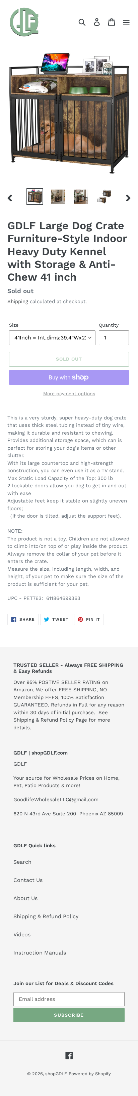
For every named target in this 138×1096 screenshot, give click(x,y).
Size (13, 325)
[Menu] (126, 22)
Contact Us (28, 880)
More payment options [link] (69, 393)
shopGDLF (56, 1073)
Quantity (109, 325)
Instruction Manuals (39, 952)
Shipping (17, 301)
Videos (21, 934)
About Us (25, 898)
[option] (35, 197)
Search (22, 862)
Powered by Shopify (90, 1073)
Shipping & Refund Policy (45, 916)
